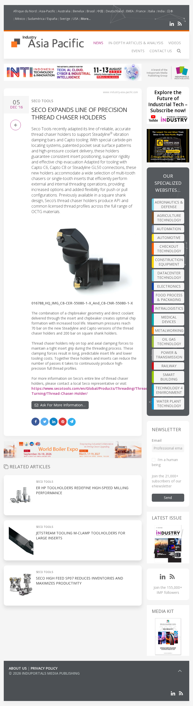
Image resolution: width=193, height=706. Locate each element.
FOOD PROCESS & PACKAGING (169, 297)
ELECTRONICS (169, 286)
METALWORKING (169, 330)
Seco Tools (42, 100)
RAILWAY (168, 365)
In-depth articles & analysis (135, 42)
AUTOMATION (169, 228)
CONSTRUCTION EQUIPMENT (169, 262)
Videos (174, 42)
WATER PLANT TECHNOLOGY (169, 403)
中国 (100, 11)
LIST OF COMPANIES (26, 678)
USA (75, 19)
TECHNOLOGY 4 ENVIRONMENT (169, 390)
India (161, 11)
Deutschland (115, 11)
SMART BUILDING (168, 376)
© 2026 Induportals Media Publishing (44, 673)
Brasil (91, 11)
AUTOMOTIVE (168, 237)
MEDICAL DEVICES (169, 319)
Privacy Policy (44, 668)
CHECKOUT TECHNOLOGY (169, 248)
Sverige (65, 19)
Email (157, 440)
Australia (64, 11)
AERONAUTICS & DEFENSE (169, 204)
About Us (18, 668)
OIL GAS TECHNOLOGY (169, 341)
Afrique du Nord (25, 11)
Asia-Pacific (47, 11)
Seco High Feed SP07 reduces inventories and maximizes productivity (79, 581)
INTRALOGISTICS (169, 308)
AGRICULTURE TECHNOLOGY (169, 217)
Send (168, 497)
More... (86, 19)
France (141, 11)
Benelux (78, 11)
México (20, 19)
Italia (151, 11)
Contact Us (161, 50)
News (98, 42)
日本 (170, 11)
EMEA (130, 11)
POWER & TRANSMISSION (169, 354)
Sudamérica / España (42, 19)
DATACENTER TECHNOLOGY (169, 275)
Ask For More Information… (61, 405)
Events (137, 50)
